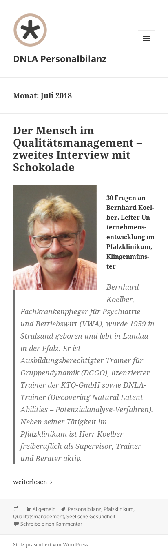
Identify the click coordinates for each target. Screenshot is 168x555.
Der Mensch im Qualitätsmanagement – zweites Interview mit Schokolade (77, 148)
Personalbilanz (84, 509)
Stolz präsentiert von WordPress (50, 544)
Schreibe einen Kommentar (51, 523)
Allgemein (44, 509)
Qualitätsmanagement (38, 516)
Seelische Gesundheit (90, 516)
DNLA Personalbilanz (59, 58)
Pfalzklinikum (118, 509)
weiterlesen (33, 481)
